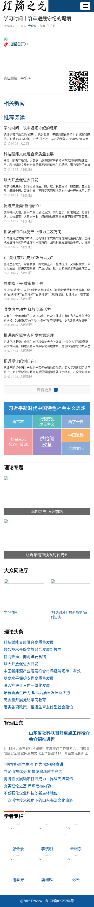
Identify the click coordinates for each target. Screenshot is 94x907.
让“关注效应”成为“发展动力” (28, 258)
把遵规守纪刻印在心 (21, 361)
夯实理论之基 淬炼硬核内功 (27, 786)
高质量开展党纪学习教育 (25, 700)
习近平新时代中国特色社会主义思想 (47, 408)
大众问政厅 (16, 570)
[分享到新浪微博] (21, 62)
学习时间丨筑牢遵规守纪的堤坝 (31, 128)
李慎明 (47, 849)
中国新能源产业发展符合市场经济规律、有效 (42, 671)
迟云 (76, 880)
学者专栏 (13, 816)
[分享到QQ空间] (33, 62)
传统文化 (76, 449)
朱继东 (76, 849)
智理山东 (13, 723)
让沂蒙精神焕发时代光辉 (47, 555)
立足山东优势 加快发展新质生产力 (33, 772)
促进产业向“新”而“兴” (22, 206)
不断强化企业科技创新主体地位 (31, 793)
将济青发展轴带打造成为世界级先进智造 (38, 779)
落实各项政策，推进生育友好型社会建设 (38, 707)
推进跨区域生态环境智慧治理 (29, 335)
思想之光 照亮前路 (47, 512)
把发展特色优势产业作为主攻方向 (32, 232)
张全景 (18, 849)
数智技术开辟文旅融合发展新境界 (32, 650)
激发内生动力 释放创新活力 (27, 309)
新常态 (18, 422)
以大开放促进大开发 (21, 180)
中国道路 (76, 435)
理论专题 (13, 467)
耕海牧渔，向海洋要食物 (25, 657)
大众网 (32, 26)
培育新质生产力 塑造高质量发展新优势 (37, 693)
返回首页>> (19, 44)
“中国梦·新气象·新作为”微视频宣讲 (33, 764)
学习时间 (11, 612)
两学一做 (76, 422)
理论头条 (13, 632)
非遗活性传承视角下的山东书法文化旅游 (38, 800)
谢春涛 (18, 880)
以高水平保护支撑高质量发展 (29, 678)
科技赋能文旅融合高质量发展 (29, 154)
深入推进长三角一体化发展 (27, 685)
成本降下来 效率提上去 (23, 284)
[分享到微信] (9, 62)
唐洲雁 (47, 880)
